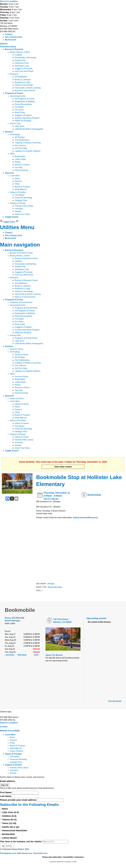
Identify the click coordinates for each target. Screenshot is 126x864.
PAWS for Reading (23, 121)
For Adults (19, 107)
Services (9, 132)
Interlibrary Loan (22, 66)
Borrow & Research (14, 49)
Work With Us (21, 189)
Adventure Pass (22, 63)
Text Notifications (22, 140)
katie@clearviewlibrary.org (85, 517)
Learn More (15, 176)
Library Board (9, 838)
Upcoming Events (17, 96)
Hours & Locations (9, 1)
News (17, 178)
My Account (10, 40)
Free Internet (20, 145)
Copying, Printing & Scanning (28, 143)
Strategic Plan (21, 200)
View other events (63, 466)
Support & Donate (17, 203)
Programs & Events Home (21, 302)
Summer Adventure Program (27, 118)
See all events (114, 701)
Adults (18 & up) (10, 827)
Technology (15, 134)
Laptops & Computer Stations (27, 151)
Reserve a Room (22, 165)
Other (12, 154)
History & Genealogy (24, 85)
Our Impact (19, 195)
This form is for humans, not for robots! (21, 841)
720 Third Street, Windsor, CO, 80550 (62, 620)
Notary (18, 162)
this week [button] (22, 655)
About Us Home (17, 398)
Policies (18, 181)
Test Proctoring (21, 170)
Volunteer (19, 209)
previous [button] (10, 655)
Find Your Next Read (24, 71)
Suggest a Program (23, 115)
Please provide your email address (18, 800)
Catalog (18, 55)
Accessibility (68, 857)
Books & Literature (23, 80)
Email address (7, 781)
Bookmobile (20, 156)
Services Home (16, 349)
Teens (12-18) (9, 823)
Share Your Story (22, 214)
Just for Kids (15, 123)
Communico (79, 857)
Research (14, 74)
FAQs (17, 184)
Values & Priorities (18, 192)
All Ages (51, 584)
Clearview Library (8, 47)
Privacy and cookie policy (52, 857)
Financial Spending (23, 198)
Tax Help (19, 167)
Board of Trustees (22, 187)
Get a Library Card (13, 37)
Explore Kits (20, 60)
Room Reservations (23, 104)
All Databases (21, 77)
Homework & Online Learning (28, 88)
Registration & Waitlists (25, 101)
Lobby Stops (20, 159)
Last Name (5, 796)
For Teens (19, 110)
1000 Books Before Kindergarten (29, 129)
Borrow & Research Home (21, 253)
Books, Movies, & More (20, 52)
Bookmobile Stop (55, 587)
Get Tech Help (21, 148)
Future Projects (16, 751)
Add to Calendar (51, 499)
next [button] (36, 655)
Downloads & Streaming (25, 57)
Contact (8, 34)
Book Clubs (20, 112)
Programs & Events (14, 93)
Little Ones (19, 126)
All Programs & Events (24, 99)
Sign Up (4, 785)
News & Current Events (25, 90)
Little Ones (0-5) (10, 812)
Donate (18, 211)
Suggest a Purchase (23, 68)
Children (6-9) (9, 816)
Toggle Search (11, 217)
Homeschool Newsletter (14, 830)
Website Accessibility (10, 731)
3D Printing (20, 137)
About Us (9, 173)
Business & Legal (22, 82)
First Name (5, 792)
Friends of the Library (24, 206)
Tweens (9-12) (9, 819)
